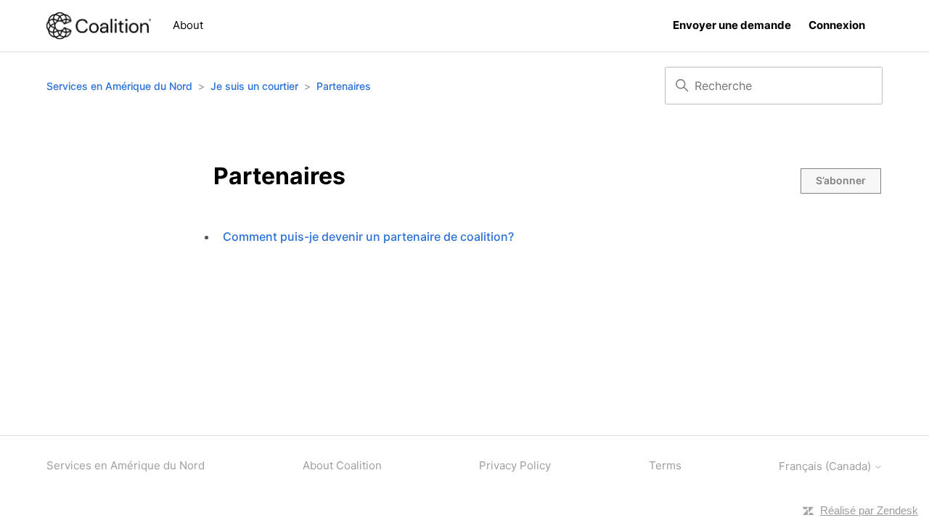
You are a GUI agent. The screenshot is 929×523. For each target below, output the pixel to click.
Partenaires (343, 86)
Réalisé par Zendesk (869, 510)
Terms (665, 465)
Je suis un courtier (254, 86)
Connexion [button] (837, 25)
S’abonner (841, 180)
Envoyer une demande (732, 25)
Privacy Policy (515, 465)
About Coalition (342, 465)
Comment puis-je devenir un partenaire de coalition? (368, 236)
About (188, 25)
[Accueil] (98, 25)
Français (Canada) (826, 466)
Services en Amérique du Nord (119, 86)
